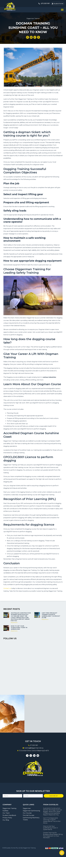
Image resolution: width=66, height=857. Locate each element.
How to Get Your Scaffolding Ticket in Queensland (19, 627)
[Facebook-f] (27, 755)
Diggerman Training (33, 18)
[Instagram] (30, 755)
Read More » (14, 622)
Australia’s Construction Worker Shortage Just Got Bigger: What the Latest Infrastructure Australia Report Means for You (21, 616)
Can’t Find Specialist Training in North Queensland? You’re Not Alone (51, 615)
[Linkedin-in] (34, 755)
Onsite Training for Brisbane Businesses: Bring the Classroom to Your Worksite (53, 835)
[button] (62, 10)
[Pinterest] (38, 755)
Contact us (7, 588)
